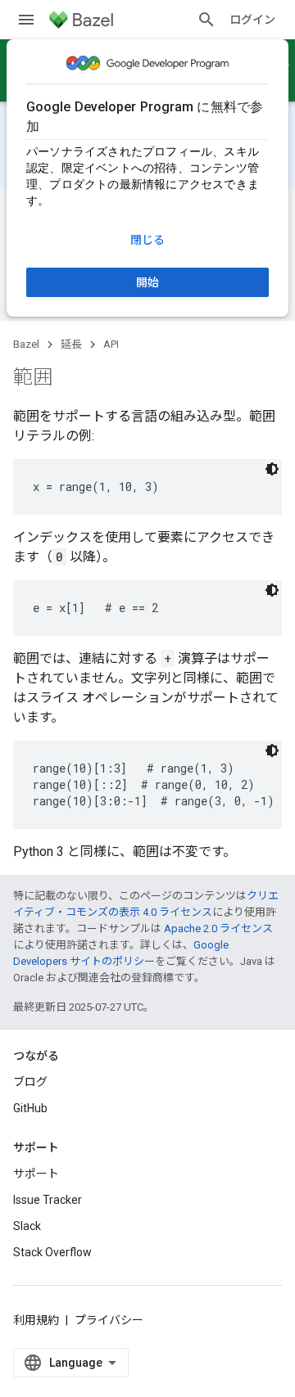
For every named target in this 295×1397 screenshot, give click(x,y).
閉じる (147, 239)
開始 (147, 282)
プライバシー (109, 1320)
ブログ (30, 1081)
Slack (27, 1226)
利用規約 (36, 1320)
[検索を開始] (206, 19)
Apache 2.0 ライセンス (218, 928)
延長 (71, 344)
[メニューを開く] (26, 19)
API (111, 344)
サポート (36, 1173)
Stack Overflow (52, 1252)
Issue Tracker (47, 1199)
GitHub (30, 1108)
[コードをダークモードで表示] (272, 469)
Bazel (26, 344)
